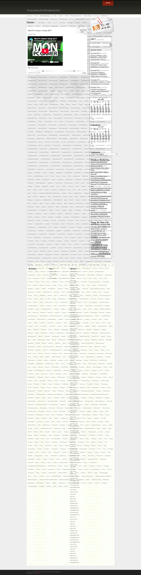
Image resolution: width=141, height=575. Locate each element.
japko (70, 309)
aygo (29, 196)
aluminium (69, 179)
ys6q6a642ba (32, 486)
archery (70, 186)
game (37, 288)
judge (96, 309)
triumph (110, 449)
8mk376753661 (52, 138)
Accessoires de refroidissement (43, 10)
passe (47, 367)
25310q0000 (53, 80)
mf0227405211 (73, 336)
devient (40, 254)
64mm (30, 115)
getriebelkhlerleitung (97, 288)
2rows (65, 91)
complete (67, 230)
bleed (91, 200)
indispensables (33, 305)
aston (35, 190)
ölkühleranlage (73, 357)
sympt (36, 435)
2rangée (52, 91)
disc (79, 254)
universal (91, 455)
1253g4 (77, 22)
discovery (87, 254)
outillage (79, 360)
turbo (70, 452)
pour (35, 380)
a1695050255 (44, 155)
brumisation (80, 207)
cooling (101, 237)
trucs (37, 452)
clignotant (85, 224)
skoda (70, 425)
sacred (44, 418)
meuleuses (55, 336)
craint (63, 244)
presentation (85, 380)
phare (74, 370)
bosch (95, 203)
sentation (81, 421)
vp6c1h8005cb (68, 476)
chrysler (70, 220)
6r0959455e (99, 118)
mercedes (94, 333)
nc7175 (45, 350)
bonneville (80, 203)
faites (55, 278)
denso (96, 251)
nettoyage (67, 350)
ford (29, 285)
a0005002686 (32, 149)
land (73, 319)
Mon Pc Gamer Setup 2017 (40, 30)
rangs (91, 398)
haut (75, 295)
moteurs (58, 343)
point (47, 377)
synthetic (43, 435)
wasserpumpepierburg (67, 479)
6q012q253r (58, 118)
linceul (42, 323)
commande (96, 227)
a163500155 (55, 152)
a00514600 (43, 149)
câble (51, 210)
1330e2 (30, 26)
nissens (54, 353)
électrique (82, 265)
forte (54, 285)
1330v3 (37, 26)
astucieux (62, 190)
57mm (80, 104)
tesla (100, 438)
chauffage (93, 217)
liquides (86, 323)
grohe (94, 292)
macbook (72, 326)
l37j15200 (31, 319)
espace (30, 271)
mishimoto (41, 340)
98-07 (92, 145)
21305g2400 (93, 57)
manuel (57, 329)
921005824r (82, 142)
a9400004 (31, 169)
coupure (74, 241)
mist (48, 340)
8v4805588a (94, 138)
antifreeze (104, 183)
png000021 (32, 377)
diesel (57, 254)
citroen (30, 224)
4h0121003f (43, 101)
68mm (77, 115)
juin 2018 (72, 494)
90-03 (41, 142)
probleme (65, 384)
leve (100, 319)
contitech (106, 234)
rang (63, 398)
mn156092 (71, 340)
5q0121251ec (52, 108)
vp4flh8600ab (56, 476)
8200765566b (74, 128)
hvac (57, 302)
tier (87, 442)
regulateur (72, 404)
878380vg (39, 132)
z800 (60, 486)
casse (90, 213)
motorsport (31, 346)
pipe (37, 374)
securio (72, 421)
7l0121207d (52, 125)
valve (49, 462)
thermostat (63, 442)
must (104, 346)
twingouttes (39, 455)
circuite (90, 220)
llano (98, 323)
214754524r (94, 63)
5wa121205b (43, 111)
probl (50, 384)
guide (30, 295)
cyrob (60, 247)
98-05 (86, 145)
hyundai (72, 302)
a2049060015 (68, 159)
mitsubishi (61, 340)
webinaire (31, 483)
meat (37, 333)
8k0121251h (98, 135)
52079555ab (95, 101)
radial (99, 391)
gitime (38, 292)
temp (81, 438)
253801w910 (64, 80)
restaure (42, 411)
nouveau (83, 353)
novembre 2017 (74, 510)
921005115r (71, 142)
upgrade (108, 455)
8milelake (31, 138)
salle (50, 418)
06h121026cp (32, 19)
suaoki (47, 432)
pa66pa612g (49, 363)
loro (36, 326)
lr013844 (43, 326)
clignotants (95, 224)
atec (74, 190)
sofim (111, 425)
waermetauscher (88, 476)
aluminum (78, 179)
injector (49, 305)
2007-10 (94, 53)
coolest (86, 237)
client (78, 224)
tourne (93, 445)
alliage (92, 176)
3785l (47, 94)
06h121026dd (43, 19)
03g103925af (88, 16)
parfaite (109, 363)
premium (76, 380)
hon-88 (100, 299)
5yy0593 (84, 111)
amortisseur (69, 183)
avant (94, 193)
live (92, 323)
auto (70, 193)
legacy (87, 319)
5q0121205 (107, 104)
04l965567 (104, 16)
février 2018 (74, 503)
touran (79, 445)
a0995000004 (54, 149)
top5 (61, 445)
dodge (73, 258)
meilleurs (78, 333)
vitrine (44, 473)
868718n (84, 128)
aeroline (99, 172)
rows (107, 415)
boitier (60, 203)
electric (74, 265)
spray (105, 428)
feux (85, 278)
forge (41, 285)
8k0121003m (76, 135)
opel (82, 357)
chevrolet (31, 220)
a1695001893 (89, 152)
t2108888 (65, 435)
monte (38, 343)
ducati (49, 261)
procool (82, 384)
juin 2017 (72, 521)
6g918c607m (96, 115)
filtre (95, 278)
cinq (77, 220)
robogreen (76, 415)
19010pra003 (98, 36)
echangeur (98, 261)
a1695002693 (32, 155)
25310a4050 (106, 77)
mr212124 (83, 346)
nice (108, 350)
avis (110, 193)
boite (47, 203)
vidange (106, 466)
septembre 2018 (75, 487)
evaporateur (99, 271)
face (29, 278)
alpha (38, 179)
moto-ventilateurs (88, 343)
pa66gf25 (31, 363)
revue (89, 411)
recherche (42, 401)
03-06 (61, 16)
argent (84, 186)
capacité (38, 213)
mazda (104, 329)
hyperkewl (64, 302)
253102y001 (74, 77)
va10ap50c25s (93, 459)
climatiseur (32, 227)
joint (90, 309)
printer (44, 384)
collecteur (63, 227)
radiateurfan (41, 394)
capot (45, 213)
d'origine (97, 247)
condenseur (108, 230)
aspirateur (107, 186)
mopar (44, 343)
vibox (85, 466)
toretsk (67, 445)
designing (103, 251)
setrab (101, 421)
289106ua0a (42, 87)
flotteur (76, 282)
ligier (30, 323)
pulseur (36, 387)
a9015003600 (102, 166)
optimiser (100, 357)
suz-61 (100, 432)
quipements (32, 391)
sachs (38, 418)
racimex (61, 391)
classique (55, 224)
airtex (58, 176)
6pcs (50, 118)
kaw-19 (43, 312)
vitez (38, 473)
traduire (63, 449)
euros (85, 271)
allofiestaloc (101, 176)
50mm (86, 101)
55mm (68, 104)
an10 (83, 183)
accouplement (89, 169)
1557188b (88, 29)
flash (61, 282)
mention (86, 333)
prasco (62, 380)
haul (70, 295)
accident (80, 169)
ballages (43, 196)
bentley (83, 196)
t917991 (100, 435)
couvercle (31, 244)
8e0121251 (31, 135)
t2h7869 (74, 435)
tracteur (47, 449)
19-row (88, 36)
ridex (96, 411)
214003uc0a (103, 57)
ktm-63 (102, 312)
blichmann (103, 200)
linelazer (50, 323)
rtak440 (30, 418)
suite (54, 432)
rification (31, 415)
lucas (59, 326)
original (53, 360)
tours (100, 445)
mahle (94, 326)
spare (75, 428)
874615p (102, 128)
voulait (41, 476)
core (37, 241)
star (110, 428)
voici (77, 473)
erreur (95, 268)
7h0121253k (80, 121)
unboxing (71, 455)
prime (30, 384)
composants (86, 230)
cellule (37, 217)
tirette (30, 445)
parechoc (102, 363)
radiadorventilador (87, 391)
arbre (64, 186)
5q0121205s (32, 108)
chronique (62, 220)
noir (60, 353)
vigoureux (51, 469)
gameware (51, 288)
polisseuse (61, 377)
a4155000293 (55, 166)
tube (49, 452)
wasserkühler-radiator (103, 476)
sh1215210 (32, 425)
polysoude (75, 377)
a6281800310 (90, 166)
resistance (106, 408)
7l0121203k (42, 125)
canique (103, 210)
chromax (46, 220)
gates (67, 288)
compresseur (97, 230)
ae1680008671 (88, 172)
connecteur (61, 234)
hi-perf (48, 299)
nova (29, 357)
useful (52, 459)
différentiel (65, 254)
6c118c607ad (85, 115)
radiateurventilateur (82, 394)
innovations (63, 305)
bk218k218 (58, 200)
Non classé (68, 353)
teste (111, 438)
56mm (74, 104)
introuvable (98, 305)
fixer (48, 282)
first (105, 278)
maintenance (102, 326)
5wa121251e (64, 111)
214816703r (104, 67)
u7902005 (53, 455)
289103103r (32, 87)
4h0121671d (53, 101)
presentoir (95, 380)
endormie (41, 268)
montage (31, 343)
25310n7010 (32, 80)
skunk (76, 425)
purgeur (62, 387)
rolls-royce (86, 415)
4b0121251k (103, 97)
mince (109, 336)
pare (84, 363)
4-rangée (31, 97)
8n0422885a (63, 138)
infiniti (42, 305)
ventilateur (93, 462)
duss (76, 261)
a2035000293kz (33, 159)
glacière (57, 292)
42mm (56, 97)
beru (97, 196)
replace (78, 408)
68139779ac (57, 115)
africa (30, 176)
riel (107, 411)
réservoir (97, 408)
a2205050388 (90, 162)
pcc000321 (55, 367)
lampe (60, 319)
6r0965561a (32, 121)
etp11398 (65, 271)
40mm (39, 97)
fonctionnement (94, 282)
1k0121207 (96, 43)
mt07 (91, 346)
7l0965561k (93, 125)
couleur (59, 241)
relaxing (94, 404)
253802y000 (85, 80)
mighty (103, 336)
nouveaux (100, 353)
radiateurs (69, 394)
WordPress (57, 571)
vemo (85, 462)
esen (107, 268)
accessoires (60, 169)
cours (89, 241)
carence (77, 213)
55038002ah (54, 104)
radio (38, 398)
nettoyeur (84, 350)
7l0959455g (83, 125)
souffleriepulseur (46, 428)
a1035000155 (77, 149)
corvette (52, 241)
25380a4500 (104, 80)
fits (43, 282)
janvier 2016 (74, 560)
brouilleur (65, 207)
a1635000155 (32, 152)
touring (86, 445)
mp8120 (75, 346)
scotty (47, 421)
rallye (50, 398)
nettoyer (76, 350)
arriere (90, 186)
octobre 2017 (74, 512)
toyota (39, 449)
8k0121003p (87, 135)
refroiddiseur (100, 401)
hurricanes (49, 302)
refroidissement (41, 404)
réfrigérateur (78, 401)
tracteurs (55, 449)
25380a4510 (32, 84)
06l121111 (54, 19)
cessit (44, 217)
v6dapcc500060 (80, 459)
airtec (52, 176)
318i (82, 91)
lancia (67, 319)
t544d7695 (82, 435)
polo (68, 377)
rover (102, 415)
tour (73, 445)
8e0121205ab (103, 132)
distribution (96, 254)
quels (103, 387)
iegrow (80, 302)
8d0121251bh (81, 132)
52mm (30, 104)
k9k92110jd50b (105, 309)
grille (88, 292)
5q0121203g (97, 104)
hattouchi (63, 295)
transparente (72, 449)
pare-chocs (92, 363)
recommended (53, 401)
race (54, 391)
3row (110, 94)
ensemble (56, 268)
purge (49, 387)
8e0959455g (53, 135)
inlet (55, 305)
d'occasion (88, 247)
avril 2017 (73, 526)
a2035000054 (90, 155)
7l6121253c (103, 125)
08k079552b (80, 19)
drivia (43, 261)
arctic (77, 186)
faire (48, 278)
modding (94, 340)
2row (59, 91)
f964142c (99, 275)
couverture (40, 244)
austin (64, 193)
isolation (31, 309)
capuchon (68, 213)
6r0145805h (89, 118)
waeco (77, 476)
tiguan (93, 442)
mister (54, 340)
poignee (40, 377)
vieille (38, 469)
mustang (30, 350)
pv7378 (69, 387)
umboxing (62, 455)
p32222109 (103, 360)
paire (63, 363)
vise (103, 469)
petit (110, 367)
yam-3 (90, 483)
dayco (57, 251)
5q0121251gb (64, 108)
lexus (106, 319)
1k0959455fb (106, 50)
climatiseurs (42, 227)
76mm (61, 121)
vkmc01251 (52, 473)
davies (50, 251)
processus (74, 384)
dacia (30, 251)
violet (74, 469)
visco (86, 469)
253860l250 (74, 84)
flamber (54, 282)
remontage (103, 404)
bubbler (88, 207)
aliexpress (76, 176)
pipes (52, 374)
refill (70, 401)
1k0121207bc (106, 43)
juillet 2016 (73, 546)
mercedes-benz (105, 333)
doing (79, 258)
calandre (78, 210)
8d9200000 (92, 132)
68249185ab (68, 115)
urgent (45, 459)
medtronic (44, 333)
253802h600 (74, 80)
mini (29, 340)
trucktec (31, 452)
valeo (43, 462)
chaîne (50, 217)
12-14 (55, 22)
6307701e (109, 111)
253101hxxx (53, 77)
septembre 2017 (75, 514)
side (39, 425)
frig (66, 285)
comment (105, 227)
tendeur (93, 438)
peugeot (49, 370)
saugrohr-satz (80, 418)
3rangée (95, 94)
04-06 (97, 16)
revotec (82, 411)
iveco (37, 309)
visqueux (31, 473)
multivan (98, 346)
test (105, 438)
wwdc (54, 483)
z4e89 (48, 486)
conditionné (43, 234)
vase (71, 462)
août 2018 (73, 489)
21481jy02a (94, 70)
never (97, 350)
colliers (72, 227)
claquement (39, 224)
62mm (102, 111)
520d (103, 101)
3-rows (71, 91)
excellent (46, 275)
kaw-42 (57, 312)
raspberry (99, 398)
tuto (76, 452)
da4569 (104, 247)
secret (58, 421)
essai (37, 271)
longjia (30, 326)
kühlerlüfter (44, 316)
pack (57, 363)
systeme (57, 435)
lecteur (79, 319)
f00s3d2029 (81, 275)
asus (69, 190)
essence (57, 271)
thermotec (72, 442)
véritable (73, 466)
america (50, 183)
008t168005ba (45, 16)
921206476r (102, 142)
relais (87, 404)
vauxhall (78, 462)
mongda (109, 340)
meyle (64, 336)
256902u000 (95, 84)
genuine (85, 288)
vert (80, 466)
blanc (72, 200)
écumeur (31, 265)
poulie (30, 380)
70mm (40, 121)
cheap (101, 217)
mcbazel (30, 333)
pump (43, 387)
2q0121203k (92, 87)
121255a (62, 22)
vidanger (31, 469)
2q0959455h (32, 91)
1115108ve (41, 22)
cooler (79, 237)
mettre (41, 336)
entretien (72, 268)
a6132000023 (79, 166)
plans (71, 374)
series (94, 421)
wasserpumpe (32, 479)
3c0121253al (65, 94)
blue (29, 203)
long (109, 323)
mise (34, 340)
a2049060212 (80, 159)
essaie (43, 271)
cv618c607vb (43, 247)
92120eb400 (32, 145)
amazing (96, 179)
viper (80, 469)
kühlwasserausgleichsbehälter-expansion (78, 316)
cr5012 (56, 244)
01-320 (54, 16)
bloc (110, 200)
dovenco (31, 261)
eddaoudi (39, 265)
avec (100, 193)
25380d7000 (42, 84)
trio (104, 449)
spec (81, 428)
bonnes (71, 203)
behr (76, 196)
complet (59, 230)
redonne (63, 401)
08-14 (71, 19)
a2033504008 (79, 155)
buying (101, 207)
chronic (53, 220)
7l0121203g (101, 121)
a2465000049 (101, 162)
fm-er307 (84, 282)
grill (83, 292)
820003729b (63, 128)
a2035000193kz (102, 155)
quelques (96, 387)
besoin (103, 196)
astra (41, 190)
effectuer (54, 265)
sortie (36, 428)
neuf (91, 350)
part (29, 367)
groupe (106, 292)
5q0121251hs (98, 108)
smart (87, 425)
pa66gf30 (39, 363)
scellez (103, 418)
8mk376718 (40, 138)
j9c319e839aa (47, 309)
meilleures (69, 333)
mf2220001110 (85, 336)
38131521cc (55, 94)
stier (41, 432)
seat (52, 421)
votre (35, 476)
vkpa (71, 473)
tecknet (65, 438)
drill (37, 261)
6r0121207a (69, 118)
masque (89, 329)
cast (96, 213)
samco (57, 418)
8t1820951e (84, 138)
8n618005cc (74, 138)
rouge (95, 415)
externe (72, 275)
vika (58, 469)
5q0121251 (42, 108)
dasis (36, 251)
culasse (76, 244)
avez (105, 193)
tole (41, 445)
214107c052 (105, 60)
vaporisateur (63, 462)
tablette (30, 438)
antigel (30, 186)
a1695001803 (78, 152)
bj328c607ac (47, 200)
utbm (71, 459)
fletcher (68, 282)
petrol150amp (39, 370)
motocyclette (100, 343)
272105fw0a (105, 84)
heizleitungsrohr (105, 295)
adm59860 (68, 172)
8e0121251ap (42, 135)
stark (29, 432)
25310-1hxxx (42, 77)
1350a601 (63, 26)
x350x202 (62, 483)
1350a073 (45, 26)
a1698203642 (55, 155)
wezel (48, 483)
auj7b (35, 193)
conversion (47, 237)
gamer (44, 288)
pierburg (31, 374)
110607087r (32, 22)
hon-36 (93, 299)
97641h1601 (77, 145)
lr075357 (52, 326)
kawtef (79, 312)
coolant (72, 237)
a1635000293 (44, 152)
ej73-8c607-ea (65, 265)
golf (63, 292)
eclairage (107, 261)
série (88, 421)
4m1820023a (72, 101)
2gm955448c (70, 87)
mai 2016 (72, 551)
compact (41, 230)
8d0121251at (70, 132)
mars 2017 (73, 528)
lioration (59, 323)
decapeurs (64, 251)
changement (75, 217)
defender (73, 251)
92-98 (63, 142)
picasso (94, 370)
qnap (76, 387)
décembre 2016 (74, 535)
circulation (98, 220)
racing (68, 391)
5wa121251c (53, 111)
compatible (50, 230)
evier (39, 275)
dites (55, 258)
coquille (31, 241)
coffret (55, 227)
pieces (107, 370)
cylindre (53, 247)
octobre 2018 (74, 485)
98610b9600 (100, 145)
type (46, 455)
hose (29, 302)
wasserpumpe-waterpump (48, 479)
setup (107, 421)
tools (55, 445)
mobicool (80, 340)
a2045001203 (57, 159)
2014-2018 (102, 53)
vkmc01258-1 (63, 473)
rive (53, 415)
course (95, 241)
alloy (109, 176)
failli (43, 278)
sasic (71, 418)
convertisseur (57, 237)
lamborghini (52, 319)
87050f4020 (93, 128)
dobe (67, 258)
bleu (96, 200)
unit (78, 455)
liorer (71, 323)
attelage (92, 190)
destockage (32, 254)
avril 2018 (73, 498)
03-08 (67, 16)
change (66, 217)
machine (80, 326)
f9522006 (91, 275)
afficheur (107, 172)
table (107, 435)
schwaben (31, 421)
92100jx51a (92, 142)
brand (44, 207)
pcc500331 (65, 367)
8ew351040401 (65, 135)
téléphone (73, 438)
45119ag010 (70, 97)
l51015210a (41, 319)
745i (55, 121)
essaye (49, 271)
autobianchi (78, 193)
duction (56, 261)
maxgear (97, 329)
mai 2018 (72, 496)
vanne (55, 462)
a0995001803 (65, 149)
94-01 (40, 145)
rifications (40, 415)
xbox (69, 483)
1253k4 (84, 22)
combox (79, 227)
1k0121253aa (107, 46)
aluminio (60, 179)
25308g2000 (32, 77)
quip (108, 387)
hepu (42, 299)
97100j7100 (57, 145)
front (78, 285)
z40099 (41, 486)
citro (106, 220)
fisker (38, 282)
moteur (50, 343)
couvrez (49, 244)
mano (50, 329)
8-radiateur (53, 128)
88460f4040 (49, 132)
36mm (30, 94)
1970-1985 (108, 36)
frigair (71, 285)
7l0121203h (32, 125)
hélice (30, 299)
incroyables (93, 302)
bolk (65, 203)
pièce (101, 370)
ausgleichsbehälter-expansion (49, 193)
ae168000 (77, 172)
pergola (81, 367)
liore (65, 323)
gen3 (78, 288)
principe (37, 384)
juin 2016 (72, 548)
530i (41, 104)
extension (64, 275)
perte (105, 367)
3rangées (103, 94)
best (109, 196)
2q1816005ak (43, 91)
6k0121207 (43, 118)
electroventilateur (94, 265)
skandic (62, 425)
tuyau (97, 452)
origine (60, 360)
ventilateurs (52, 466)
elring (104, 265)
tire (106, 442)
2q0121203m (102, 87)
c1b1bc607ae (32, 210)
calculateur (87, 210)
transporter (83, 449)
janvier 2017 (74, 533)
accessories (70, 169)
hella (36, 299)
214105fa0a (95, 60)
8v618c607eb (32, 142)
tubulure (57, 452)
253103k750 (95, 77)
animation (90, 183)
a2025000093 (67, 155)
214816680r (94, 67)
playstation (94, 374)
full (88, 285)
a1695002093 (101, 152)
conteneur (97, 234)
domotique (95, 258)
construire (79, 234)
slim (81, 425)
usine (58, 459)
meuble (47, 336)
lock (103, 323)
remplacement (33, 408)
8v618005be (105, 138)
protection (104, 384)
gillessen (31, 292)
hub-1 (35, 302)
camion (95, 210)
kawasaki (72, 312)
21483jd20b (105, 70)
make (29, 329)
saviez (89, 418)
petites (30, 370)
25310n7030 (42, 80)
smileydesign (95, 425)
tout (105, 445)
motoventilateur (48, 346)
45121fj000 (80, 97)
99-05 (109, 145)
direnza (73, 254)
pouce (111, 377)
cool (66, 237)
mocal (87, 340)
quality (82, 387)
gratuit (77, 292)
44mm (62, 97)
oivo (64, 357)
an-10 (77, 183)
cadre (71, 210)
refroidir (31, 404)
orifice (46, 360)
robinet (68, 415)
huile (41, 302)
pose (105, 377)
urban (39, 459)
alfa (69, 176)
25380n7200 (63, 84)
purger (55, 387)
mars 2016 (73, 555)
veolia (66, 466)
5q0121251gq (75, 108)
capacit (30, 213)
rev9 (55, 411)
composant (76, 230)
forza (60, 285)
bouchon (103, 203)
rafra (44, 398)
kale (29, 312)
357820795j (101, 91)
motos (39, 346)
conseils (70, 234)
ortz (66, 360)
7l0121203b (90, 121)
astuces (54, 190)
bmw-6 (35, 203)
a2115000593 (91, 159)
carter (84, 213)
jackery (56, 309)
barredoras (57, 196)
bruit (72, 207)
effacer (46, 265)
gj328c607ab (47, 292)
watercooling (96, 479)
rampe (56, 398)
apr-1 (58, 186)
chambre (58, 217)
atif (79, 190)
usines (64, 459)
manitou (43, 329)
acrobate (37, 172)
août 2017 (73, 517)
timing (100, 442)
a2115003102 (67, 162)
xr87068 (76, 483)
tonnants (48, 445)
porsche (98, 377)
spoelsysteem (90, 428)
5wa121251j (75, 111)
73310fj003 (48, 121)
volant (90, 473)
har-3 (56, 295)
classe (47, 224)
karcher (35, 312)
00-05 (36, 16)
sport (98, 428)
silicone (55, 425)
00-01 (30, 16)
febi (72, 278)
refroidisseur (53, 404)
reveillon (62, 411)
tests (36, 442)
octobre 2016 (74, 539)
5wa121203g (32, 111)
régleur (63, 404)
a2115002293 (55, 162)
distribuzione (46, 258)
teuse (48, 442)
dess (111, 251)
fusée (94, 285)
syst (50, 435)
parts (34, 367)
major (111, 326)
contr (29, 237)
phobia (80, 370)
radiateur (31, 394)
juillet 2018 (73, 492)
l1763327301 (106, 316)
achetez (105, 169)
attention (100, 190)
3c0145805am (77, 94)
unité (84, 455)
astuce (47, 190)
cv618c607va (32, 247)
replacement (87, 408)
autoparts (87, 193)
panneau (70, 363)
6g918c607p (107, 115)
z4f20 (55, 486)
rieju (102, 411)
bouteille (31, 207)
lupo (65, 326)
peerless (74, 367)
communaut (32, 230)
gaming (60, 288)
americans (59, 183)
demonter (88, 251)
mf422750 (95, 336)
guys (35, 295)
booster (88, 203)
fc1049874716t (64, 278)
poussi (50, 380)
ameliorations (105, 179)
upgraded (31, 459)
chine (39, 220)
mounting (67, 346)
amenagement (41, 183)
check (108, 217)
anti (97, 183)
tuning (64, 452)
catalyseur (103, 213)
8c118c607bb (59, 132)
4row (80, 101)
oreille (39, 360)
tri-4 (99, 449)
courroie (82, 241)
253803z (94, 80)
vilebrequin (66, 469)
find (100, 278)
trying (44, 452)
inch (85, 302)
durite (63, 261)
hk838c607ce (84, 299)
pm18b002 (103, 374)
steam (35, 432)
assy (29, 190)
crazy (70, 244)
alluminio (31, 179)
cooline (94, 237)
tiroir (36, 445)
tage (37, 438)
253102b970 (64, 77)
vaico (37, 462)
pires (65, 374)
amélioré (31, 183)
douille (103, 258)
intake (81, 305)
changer (85, 217)
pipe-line (44, 374)
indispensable (104, 302)
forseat (48, 285)
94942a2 (47, 145)
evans (91, 271)
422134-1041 (47, 97)
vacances (103, 459)
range (69, 398)
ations (85, 190)
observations (56, 357)
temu (87, 438)
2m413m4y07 (81, 87)
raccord (47, 391)
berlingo (91, 196)
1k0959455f (96, 50)
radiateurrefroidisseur (55, 394)
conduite (52, 234)
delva (81, 251)
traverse (92, 449)
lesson (94, 319)
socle (105, 425)
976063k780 (67, 145)
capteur (60, 213)
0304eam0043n (76, 16)
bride (57, 207)
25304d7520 (92, 74)
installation (73, 305)
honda (107, 299)
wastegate (80, 479)
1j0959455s (100, 40)
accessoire (50, 169)
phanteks (66, 370)
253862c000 (84, 84)
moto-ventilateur (73, 343)
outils (86, 360)
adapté (51, 172)
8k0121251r (108, 135)
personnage (97, 367)
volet (96, 473)
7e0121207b (69, 121)
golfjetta (70, 292)
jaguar (63, 309)
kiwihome (94, 312)
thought (81, 442)
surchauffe (75, 432)
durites (69, 261)
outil (71, 360)
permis (88, 367)
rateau (107, 398)
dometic (86, 258)
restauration (32, 411)
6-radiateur (93, 111)
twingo (30, 455)
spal (64, 428)
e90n (82, 261)
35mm (109, 91)
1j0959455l (90, 40)
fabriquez (108, 275)
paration (78, 363)
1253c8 (70, 22)
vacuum (30, 462)
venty (60, 466)
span (69, 428)
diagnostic (48, 254)
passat (40, 367)
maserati (81, 329)
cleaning (70, 224)
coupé (66, 241)
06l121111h (63, 19)
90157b (47, 142)
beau (71, 196)
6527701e (37, 115)
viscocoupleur (95, 469)
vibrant (91, 466)
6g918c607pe (32, 118)
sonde (30, 428)
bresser (51, 207)
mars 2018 (73, 501)
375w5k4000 (38, 94)
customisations (98, 244)
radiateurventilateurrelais (100, 394)
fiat (90, 278)
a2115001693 (44, 162)
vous (47, 476)
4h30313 (63, 101)
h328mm (42, 295)
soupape (57, 428)
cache (58, 210)
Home (108, 3)
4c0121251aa (32, 101)
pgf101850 (57, 370)
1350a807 (72, 26)
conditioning (32, 234)
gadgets (30, 288)
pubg (29, 387)
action (45, 172)
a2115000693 (103, 159)
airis (46, 176)
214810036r (105, 63)
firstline (30, 282)
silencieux (46, 425)
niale (103, 350)
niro (35, 353)
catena (30, 217)
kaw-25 (50, 312)
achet (98, 169)
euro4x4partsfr (76, 271)
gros (100, 292)
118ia (49, 22)
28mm (51, 87)
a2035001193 (45, 159)
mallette (36, 329)
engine (48, 268)
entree (64, 268)
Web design (30, 573)
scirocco (40, 421)
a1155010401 (88, 149)
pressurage (105, 380)
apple (52, 186)
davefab (42, 251)
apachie (37, 186)
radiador (76, 391)
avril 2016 (73, 553)
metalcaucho (32, 336)
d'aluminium (78, 247)
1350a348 (54, 26)
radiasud (106, 391)
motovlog (59, 346)
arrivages (98, 186)
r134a (40, 391)
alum (53, 179)
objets (48, 357)
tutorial (82, 452)
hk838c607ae (72, 299)
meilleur (52, 333)
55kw (62, 104)
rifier (48, 415)
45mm (89, 97)
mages (87, 326)
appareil (45, 186)
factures (36, 278)
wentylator (40, 483)
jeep (84, 309)
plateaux (85, 374)
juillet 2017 (73, 519)
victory (99, 466)
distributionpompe (34, 258)
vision (109, 469)
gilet (108, 288)
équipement (87, 268)
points (53, 377)
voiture (83, 473)
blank (78, 200)
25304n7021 (102, 74)
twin (109, 452)
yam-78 (97, 483)
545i (46, 104)
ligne (36, 323)
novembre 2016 (74, 537)
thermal (54, 442)
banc (49, 196)
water (88, 479)
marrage (73, 329)
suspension (92, 432)
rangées (84, 398)
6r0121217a (79, 118)
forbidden (105, 282)
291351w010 (59, 87)
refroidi (109, 401)
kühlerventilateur (56, 316)
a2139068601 (78, 162)
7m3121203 (32, 128)
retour (49, 411)
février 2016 (74, 558)
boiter (53, 203)
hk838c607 (62, 299)
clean (63, 224)
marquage (65, 329)
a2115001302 (32, 162)
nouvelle (109, 353)
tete (42, 442)
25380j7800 (53, 84)
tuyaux (103, 452)
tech (47, 438)
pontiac (91, 377)
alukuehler (46, 179)
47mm (95, 97)
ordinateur (31, 360)
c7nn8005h (43, 210)
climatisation (105, 224)
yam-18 (83, 483)
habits (50, 295)
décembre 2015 (74, 562)
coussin (103, 241)
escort (101, 268)
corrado (44, 241)
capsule (52, 213)
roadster (60, 415)
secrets (65, 421)
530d (35, 104)
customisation (86, 244)
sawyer (96, 418)
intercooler (89, 305)
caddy (64, 210)
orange (108, 357)
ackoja (30, 172)
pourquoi (43, 380)
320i (88, 91)
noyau (35, 357)
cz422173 (68, 247)
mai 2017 (72, 523)
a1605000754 (100, 149)
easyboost (89, 261)
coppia (108, 237)
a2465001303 (32, 166)
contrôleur (37, 237)
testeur (30, 442)
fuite (83, 285)
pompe (84, 377)
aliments (85, 176)
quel (88, 387)
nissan (47, 353)
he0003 (88, 295)
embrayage (31, 268)
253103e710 (85, 77)
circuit (83, 220)
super (60, 432)
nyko (41, 357)
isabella (107, 305)
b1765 (35, 196)
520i (108, 101)
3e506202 (87, 94)
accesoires (40, 169)
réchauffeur (32, 401)
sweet (30, 435)
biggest (30, 200)
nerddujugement (56, 350)
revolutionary (73, 411)
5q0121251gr (86, 108)
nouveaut (92, 353)
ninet (29, 353)
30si (77, 91)
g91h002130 (102, 285)
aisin (64, 176)
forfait (35, 285)
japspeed (77, 309)
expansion (55, 275)
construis (88, 234)
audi (29, 193)
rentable (60, 408)
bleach (84, 200)
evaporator (31, 275)
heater (95, 295)
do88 (61, 258)
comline (87, 227)
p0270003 (93, 360)
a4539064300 (67, 166)
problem (57, 384)
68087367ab (47, 115)
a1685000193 (66, 152)
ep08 (78, 268)
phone (87, 370)
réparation (69, 408)
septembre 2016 (75, 542)
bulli (95, 207)
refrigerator (89, 401)
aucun (107, 190)
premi (69, 380)
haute (81, 295)
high (54, 299)
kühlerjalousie (33, 316)
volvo (29, 476)
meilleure (61, 333)
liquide (78, 323)
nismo (41, 353)
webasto (106, 479)
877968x (31, 132)
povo (56, 380)
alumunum (87, 179)
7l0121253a (73, 125)
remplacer (43, 408)
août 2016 (73, 544)
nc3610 (38, 350)
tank (42, 438)
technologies (56, 438)
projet (97, 384)
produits (90, 384)
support (66, 432)
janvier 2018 (74, 505)
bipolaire (38, 200)
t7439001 (92, 435)
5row (106, 108)
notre (76, 353)
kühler (109, 312)
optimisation (90, 357)
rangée (76, 398)
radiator (31, 398)
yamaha (104, 483)
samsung (64, 418)
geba (73, 288)
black (66, 200)
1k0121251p (96, 46)
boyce (38, 207)
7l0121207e (62, 125)
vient (44, 469)
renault (52, 408)
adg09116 (59, 172)
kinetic (86, 312)
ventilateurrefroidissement (37, 466)
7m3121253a (42, 128)
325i (93, 91)
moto (64, 343)
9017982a (55, 142)
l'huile (96, 316)
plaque (77, 374)
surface (83, 432)
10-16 (88, 19)
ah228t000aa (38, 176)
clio (49, 227)
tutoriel (89, 452)
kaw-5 (64, 312)
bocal (42, 203)
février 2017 (74, 530)
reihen (80, 404)
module (101, 340)
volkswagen (104, 473)
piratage (59, 374)
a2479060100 (44, 166)
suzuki (107, 432)
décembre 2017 (74, 508)
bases (65, 196)
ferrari (79, 278)
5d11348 (87, 104)
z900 (66, 486)
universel (99, 455)
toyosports (31, 449)
